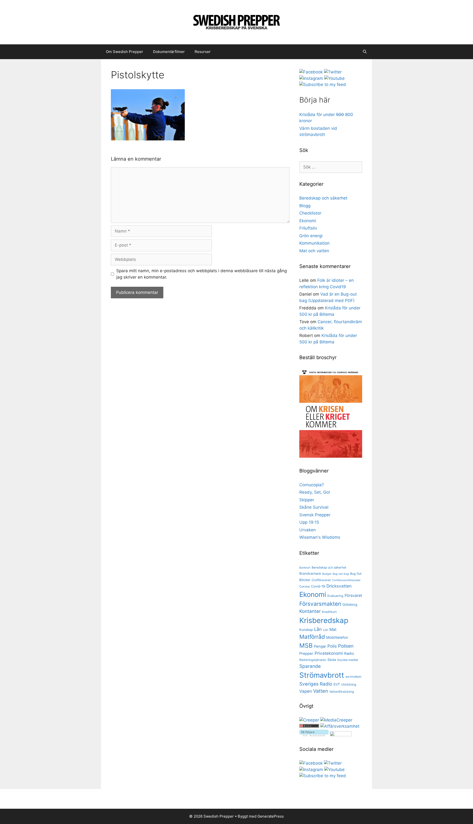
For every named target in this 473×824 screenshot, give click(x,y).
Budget (326, 573)
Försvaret (353, 595)
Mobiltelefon (337, 637)
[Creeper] (309, 720)
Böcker (304, 580)
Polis (332, 646)
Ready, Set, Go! (314, 492)
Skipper (306, 499)
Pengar (320, 646)
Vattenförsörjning (341, 691)
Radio (349, 653)
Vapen (305, 691)
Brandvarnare (310, 573)
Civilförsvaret (321, 580)
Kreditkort (329, 612)
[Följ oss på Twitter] (333, 71)
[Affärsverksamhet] (339, 726)
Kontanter (310, 611)
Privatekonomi (329, 653)
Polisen (346, 646)
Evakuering (335, 596)
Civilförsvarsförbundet (346, 580)
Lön (325, 630)
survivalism (353, 676)
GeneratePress (270, 816)
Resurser (203, 51)
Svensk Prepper (314, 514)
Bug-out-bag (341, 573)
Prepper (306, 653)
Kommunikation (314, 243)
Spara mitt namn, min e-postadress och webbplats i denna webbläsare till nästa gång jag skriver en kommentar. (201, 274)
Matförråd (312, 636)
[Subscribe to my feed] (322, 84)
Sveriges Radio (315, 684)
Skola (331, 660)
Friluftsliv (308, 228)
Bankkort (304, 567)
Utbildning (348, 684)
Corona (304, 586)
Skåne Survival (313, 507)
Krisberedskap (323, 620)
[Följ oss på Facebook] (311, 71)
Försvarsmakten (320, 603)
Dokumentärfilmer (169, 51)
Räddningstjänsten (312, 660)
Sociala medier (347, 660)
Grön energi (310, 235)
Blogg (304, 205)
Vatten (320, 691)
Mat (333, 629)
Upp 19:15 (309, 522)
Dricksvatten (339, 586)
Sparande (310, 666)
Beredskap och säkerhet (323, 198)
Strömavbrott (321, 675)
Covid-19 (318, 586)
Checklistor (310, 213)
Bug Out (356, 573)
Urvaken (307, 529)
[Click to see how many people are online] (309, 726)
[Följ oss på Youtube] (334, 78)
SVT (336, 684)
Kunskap (306, 630)
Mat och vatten (314, 250)
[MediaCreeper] (336, 720)
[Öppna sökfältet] (364, 51)
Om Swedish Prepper (124, 51)
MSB (306, 645)
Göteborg (349, 604)
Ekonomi (307, 220)
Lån (318, 629)
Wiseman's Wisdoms (319, 537)
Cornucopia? (311, 484)
